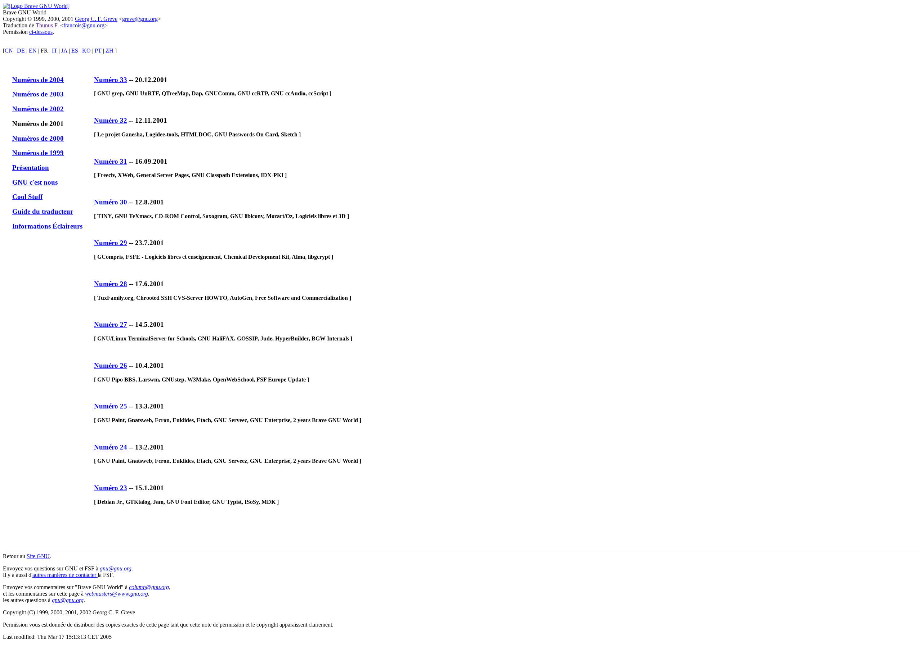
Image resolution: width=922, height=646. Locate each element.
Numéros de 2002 (38, 109)
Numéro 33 (110, 79)
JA (64, 51)
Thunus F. (47, 25)
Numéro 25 (110, 406)
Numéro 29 (110, 243)
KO (86, 51)
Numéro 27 (110, 324)
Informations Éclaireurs (47, 226)
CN (9, 51)
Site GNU (38, 556)
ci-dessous (41, 32)
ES (74, 51)
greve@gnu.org (140, 19)
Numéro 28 (110, 284)
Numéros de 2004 (38, 79)
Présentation (30, 167)
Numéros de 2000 (38, 138)
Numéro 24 (110, 447)
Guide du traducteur (42, 211)
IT (54, 51)
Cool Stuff (27, 196)
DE (21, 51)
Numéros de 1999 (38, 153)
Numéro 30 (110, 202)
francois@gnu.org (83, 25)
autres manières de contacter (65, 575)
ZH (109, 51)
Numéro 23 (110, 488)
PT (98, 51)
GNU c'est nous (35, 182)
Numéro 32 (110, 120)
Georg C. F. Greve (96, 19)
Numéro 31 (110, 161)
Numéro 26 (110, 365)
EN (33, 51)
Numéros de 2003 (38, 94)
